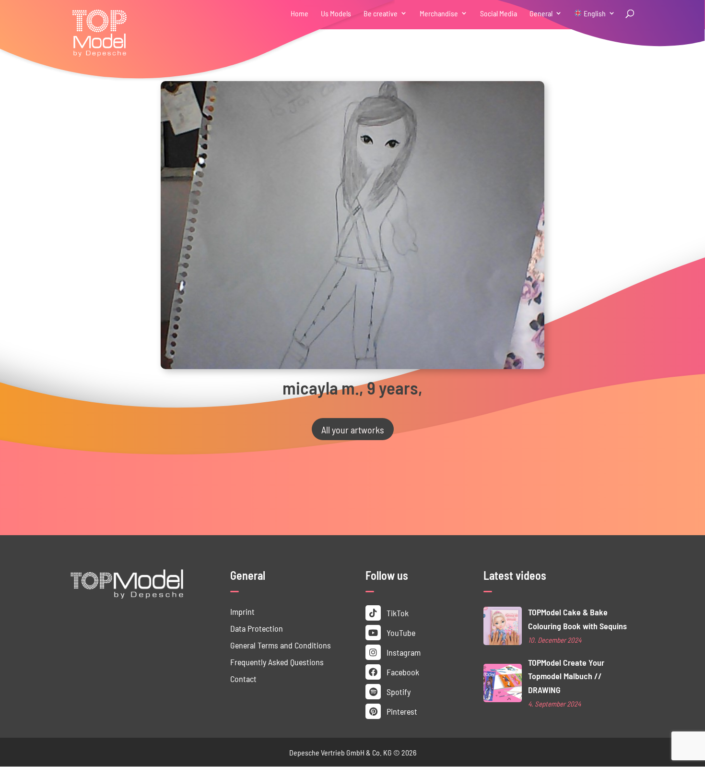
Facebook (402, 671)
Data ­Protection (256, 628)
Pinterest (401, 711)
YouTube (400, 632)
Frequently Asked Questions (277, 661)
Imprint (242, 611)
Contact (243, 678)
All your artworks (352, 429)
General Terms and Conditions (280, 644)
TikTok (397, 612)
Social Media (498, 14)
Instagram (403, 652)
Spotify (398, 691)
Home (299, 14)
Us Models (336, 14)
